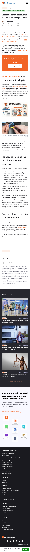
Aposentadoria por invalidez (9, 460)
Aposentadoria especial (7, 466)
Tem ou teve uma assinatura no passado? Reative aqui (11, 412)
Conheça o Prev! (15, 66)
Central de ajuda (6, 525)
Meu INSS (4, 492)
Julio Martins (9, 21)
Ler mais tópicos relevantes (15, 382)
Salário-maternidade (7, 464)
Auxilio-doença (5, 455)
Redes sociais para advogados (9, 506)
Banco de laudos (6, 508)
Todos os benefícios (7, 473)
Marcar (26, 549)
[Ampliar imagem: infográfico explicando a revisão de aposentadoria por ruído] (15, 109)
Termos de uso (5, 527)
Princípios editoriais (7, 523)
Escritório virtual (6, 515)
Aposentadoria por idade (8, 453)
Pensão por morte (6, 469)
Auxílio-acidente (6, 471)
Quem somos (5, 520)
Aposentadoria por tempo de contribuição (12, 458)
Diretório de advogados (7, 512)
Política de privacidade (7, 529)
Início (9, 8)
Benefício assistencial (7, 462)
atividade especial (22, 50)
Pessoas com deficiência (8, 497)
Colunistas (4, 482)
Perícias (4, 494)
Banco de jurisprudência (7, 510)
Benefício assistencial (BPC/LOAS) (10, 490)
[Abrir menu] (27, 3)
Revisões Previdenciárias (8, 499)
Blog (12, 8)
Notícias (16, 8)
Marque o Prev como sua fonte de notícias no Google (14, 10)
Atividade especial (10, 76)
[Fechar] (1, 548)
